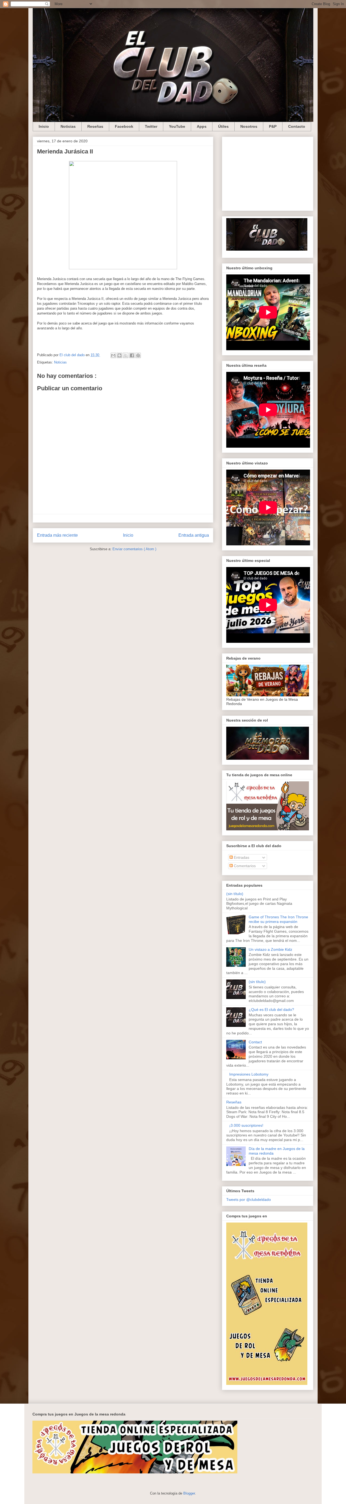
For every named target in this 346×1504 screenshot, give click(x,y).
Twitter (151, 126)
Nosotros (248, 126)
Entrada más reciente (57, 535)
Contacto (296, 126)
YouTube (177, 126)
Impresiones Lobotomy (248, 1074)
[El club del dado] (266, 249)
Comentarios (244, 866)
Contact (255, 1042)
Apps (202, 126)
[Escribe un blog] (119, 355)
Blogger (189, 1493)
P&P (273, 126)
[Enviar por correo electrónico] (113, 355)
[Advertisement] (267, 173)
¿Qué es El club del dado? (271, 1009)
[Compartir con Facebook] (132, 355)
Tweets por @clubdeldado (248, 1199)
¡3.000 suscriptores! (246, 1125)
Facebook (124, 126)
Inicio (44, 126)
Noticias (68, 126)
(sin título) (234, 894)
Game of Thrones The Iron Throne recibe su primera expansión (278, 919)
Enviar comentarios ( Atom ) (134, 549)
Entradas (241, 857)
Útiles (223, 126)
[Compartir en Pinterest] (138, 355)
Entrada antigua (193, 535)
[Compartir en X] (125, 355)
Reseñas (95, 126)
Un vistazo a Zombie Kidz (270, 949)
